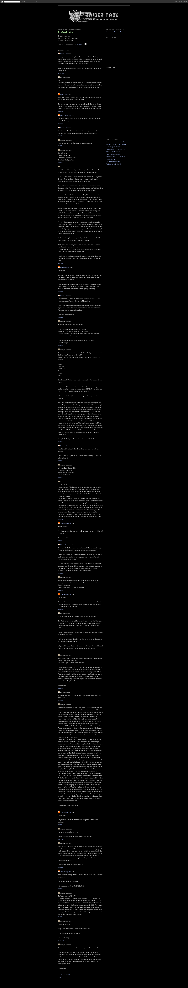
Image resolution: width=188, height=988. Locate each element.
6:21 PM (60, 688)
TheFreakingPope (65, 523)
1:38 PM (60, 888)
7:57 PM (60, 700)
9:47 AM (60, 839)
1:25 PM (60, 111)
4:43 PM (60, 609)
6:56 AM (60, 540)
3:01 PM (60, 971)
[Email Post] (85, 44)
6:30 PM (60, 441)
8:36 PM (60, 808)
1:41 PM (60, 135)
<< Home (61, 978)
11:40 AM (79, 44)
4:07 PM (60, 263)
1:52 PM (60, 590)
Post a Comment (64, 974)
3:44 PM (60, 916)
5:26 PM (60, 317)
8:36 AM (60, 573)
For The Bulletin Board (113, 162)
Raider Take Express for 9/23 (115, 142)
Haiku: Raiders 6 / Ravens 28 (115, 149)
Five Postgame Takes (113, 147)
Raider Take (64, 54)
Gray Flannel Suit (65, 115)
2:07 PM (60, 162)
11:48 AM (61, 73)
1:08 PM (60, 867)
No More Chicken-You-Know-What (116, 144)
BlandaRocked (64, 268)
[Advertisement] (112, 103)
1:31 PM (60, 123)
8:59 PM (60, 460)
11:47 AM (61, 940)
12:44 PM (61, 90)
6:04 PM (60, 651)
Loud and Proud (111, 159)
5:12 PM (60, 291)
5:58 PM (60, 345)
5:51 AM (60, 519)
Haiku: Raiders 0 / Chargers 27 (115, 157)
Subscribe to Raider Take (114, 32)
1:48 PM (60, 145)
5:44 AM (60, 477)
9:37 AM (60, 824)
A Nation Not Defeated (113, 152)
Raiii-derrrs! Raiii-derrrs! (113, 164)
